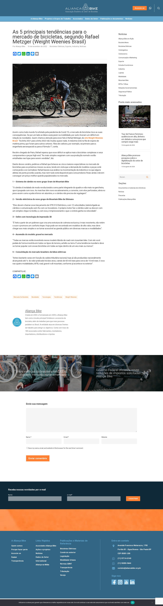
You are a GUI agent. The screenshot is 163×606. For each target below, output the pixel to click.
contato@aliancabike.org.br (129, 568)
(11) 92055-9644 (124, 563)
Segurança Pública (125, 92)
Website (104, 437)
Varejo (63, 575)
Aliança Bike (20, 46)
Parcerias (122, 195)
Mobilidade (122, 76)
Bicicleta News (124, 42)
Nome (10, 495)
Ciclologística (123, 50)
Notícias (83, 46)
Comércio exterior (68, 552)
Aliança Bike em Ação (126, 39)
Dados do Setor (42, 557)
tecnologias (46, 297)
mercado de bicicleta (21, 297)
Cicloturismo (123, 54)
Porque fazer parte (19, 549)
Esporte (68, 46)
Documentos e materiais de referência (132, 188)
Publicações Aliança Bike (127, 199)
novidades (35, 297)
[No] (152, 602)
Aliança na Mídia (42, 565)
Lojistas (121, 73)
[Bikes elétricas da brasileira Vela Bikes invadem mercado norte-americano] (41, 373)
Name (28, 437)
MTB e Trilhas (123, 84)
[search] (158, 8)
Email (66, 437)
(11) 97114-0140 (124, 558)
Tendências (58, 297)
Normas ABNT (66, 564)
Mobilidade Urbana (68, 560)
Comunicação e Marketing (128, 58)
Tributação (122, 95)
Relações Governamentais (128, 88)
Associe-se (16, 553)
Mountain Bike (124, 80)
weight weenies (71, 297)
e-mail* (69, 495)
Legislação (64, 556)
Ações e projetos (43, 549)
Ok (133, 602)
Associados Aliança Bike (46, 546)
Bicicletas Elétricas (57, 46)
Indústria (75, 46)
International (41, 561)
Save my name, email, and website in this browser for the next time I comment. (55, 448)
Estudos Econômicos (126, 65)
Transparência (17, 561)
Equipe (14, 557)
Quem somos (17, 546)
